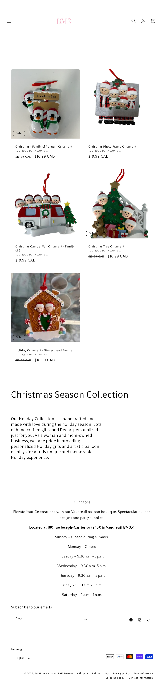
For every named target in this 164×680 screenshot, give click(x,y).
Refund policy (100, 673)
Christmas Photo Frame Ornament (112, 146)
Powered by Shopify (76, 673)
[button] (9, 21)
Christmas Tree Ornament (106, 246)
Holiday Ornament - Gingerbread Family (43, 350)
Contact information (141, 678)
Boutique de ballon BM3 (49, 673)
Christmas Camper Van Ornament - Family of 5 (44, 248)
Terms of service (143, 673)
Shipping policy (115, 678)
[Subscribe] (85, 619)
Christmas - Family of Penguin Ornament (43, 146)
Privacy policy (121, 673)
